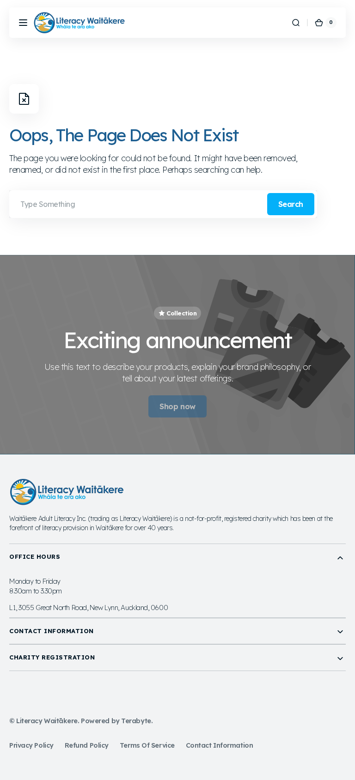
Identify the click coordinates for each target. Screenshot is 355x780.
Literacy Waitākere (47, 721)
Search (290, 204)
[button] (23, 22)
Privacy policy (31, 745)
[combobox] (163, 204)
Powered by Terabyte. (117, 721)
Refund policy (87, 745)
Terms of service (147, 745)
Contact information (219, 745)
